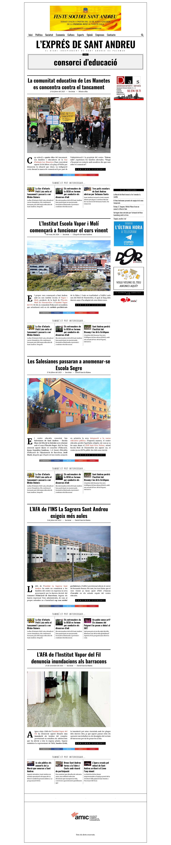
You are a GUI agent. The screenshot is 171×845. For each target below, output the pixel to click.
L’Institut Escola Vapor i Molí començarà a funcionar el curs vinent (69, 226)
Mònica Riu (83, 92)
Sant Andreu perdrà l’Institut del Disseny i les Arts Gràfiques (97, 329)
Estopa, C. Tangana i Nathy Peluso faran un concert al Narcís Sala (126, 207)
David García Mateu (83, 372)
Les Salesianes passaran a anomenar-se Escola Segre (69, 364)
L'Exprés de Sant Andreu (82, 234)
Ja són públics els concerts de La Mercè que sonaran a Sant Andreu (39, 767)
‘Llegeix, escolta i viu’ (120, 219)
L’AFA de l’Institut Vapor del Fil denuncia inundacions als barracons (68, 657)
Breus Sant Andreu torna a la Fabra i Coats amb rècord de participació (68, 767)
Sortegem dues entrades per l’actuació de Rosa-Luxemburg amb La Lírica (128, 213)
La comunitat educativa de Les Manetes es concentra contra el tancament (69, 83)
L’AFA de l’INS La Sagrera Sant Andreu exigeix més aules (69, 512)
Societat (72, 92)
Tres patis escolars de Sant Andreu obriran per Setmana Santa (97, 191)
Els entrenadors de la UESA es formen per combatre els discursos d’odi (68, 193)
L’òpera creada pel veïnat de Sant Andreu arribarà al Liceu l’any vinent (96, 767)
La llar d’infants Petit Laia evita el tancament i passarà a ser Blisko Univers (39, 193)
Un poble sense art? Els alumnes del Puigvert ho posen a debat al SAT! (97, 624)
